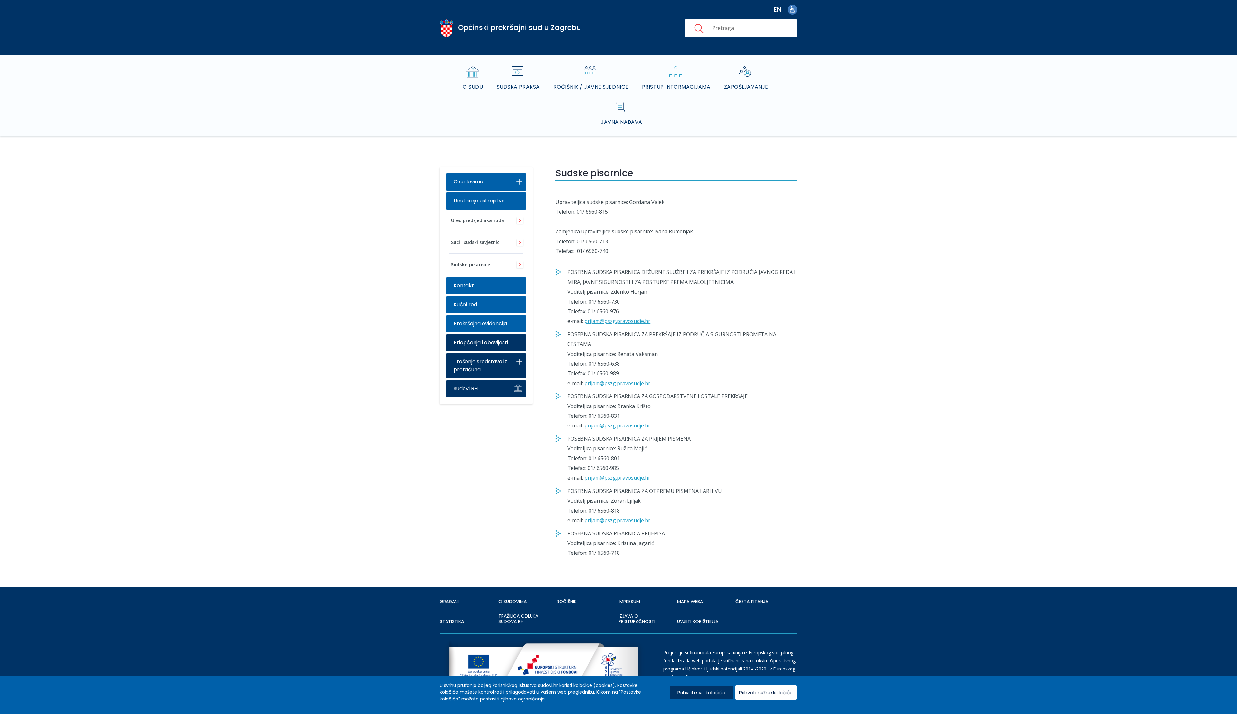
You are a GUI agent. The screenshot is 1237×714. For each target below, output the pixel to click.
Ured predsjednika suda (477, 220)
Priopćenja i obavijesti (481, 342)
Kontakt (464, 285)
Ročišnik (567, 601)
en (777, 9)
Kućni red (465, 304)
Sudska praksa (518, 87)
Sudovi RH (466, 388)
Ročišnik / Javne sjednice (590, 87)
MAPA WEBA (690, 601)
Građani (449, 601)
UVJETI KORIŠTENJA (697, 621)
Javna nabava (621, 122)
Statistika (452, 621)
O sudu (473, 87)
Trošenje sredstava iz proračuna (480, 365)
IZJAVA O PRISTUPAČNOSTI (636, 619)
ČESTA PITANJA (751, 601)
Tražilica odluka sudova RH (518, 619)
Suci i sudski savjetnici (476, 242)
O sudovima (468, 181)
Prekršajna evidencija (480, 323)
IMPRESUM (629, 601)
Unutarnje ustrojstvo (479, 200)
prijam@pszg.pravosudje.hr (617, 321)
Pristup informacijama (676, 87)
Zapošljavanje (746, 87)
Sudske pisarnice (470, 264)
